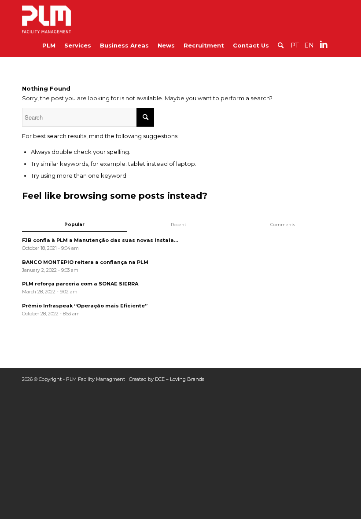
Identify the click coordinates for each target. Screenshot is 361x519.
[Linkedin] (323, 44)
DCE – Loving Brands (179, 379)
